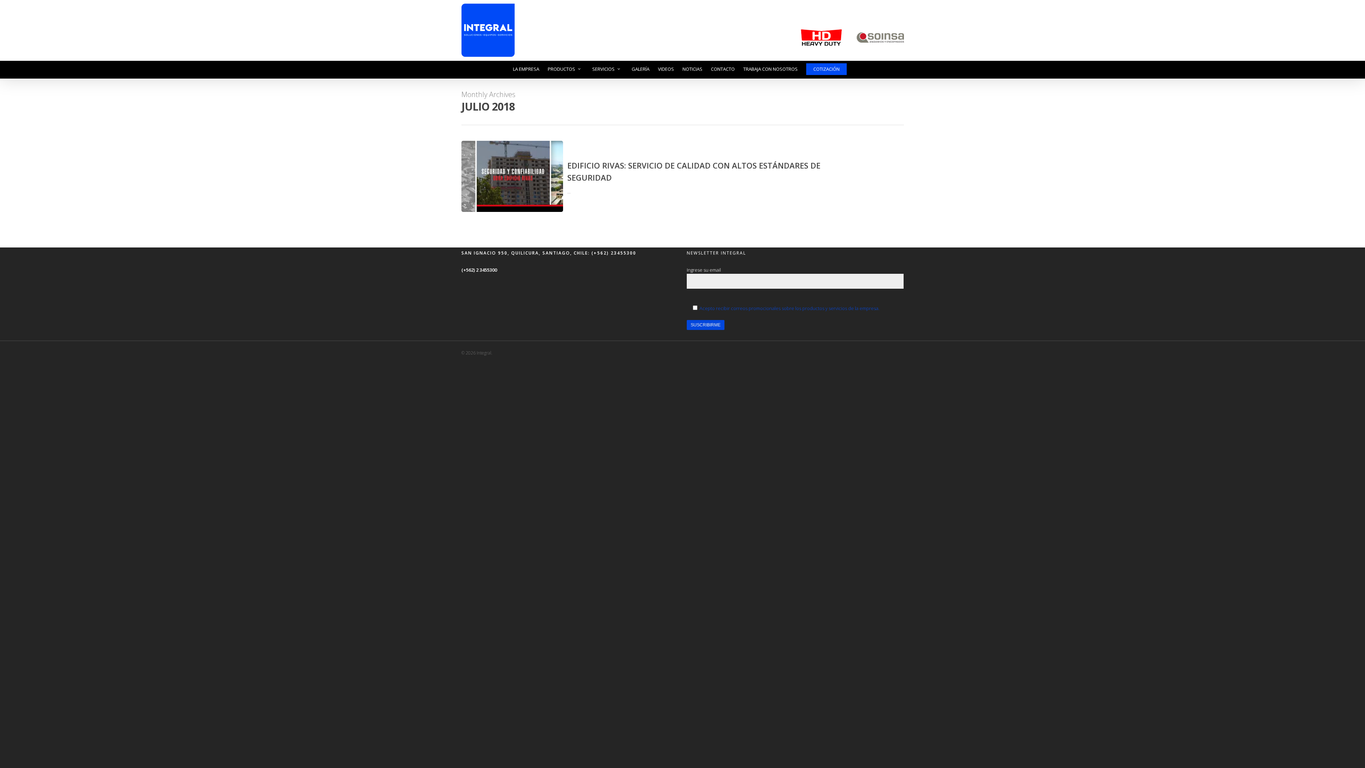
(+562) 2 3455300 (479, 270)
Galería (640, 69)
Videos (666, 69)
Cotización (826, 69)
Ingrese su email (704, 270)
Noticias (692, 69)
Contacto (723, 69)
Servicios (603, 69)
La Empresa (526, 69)
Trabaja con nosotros (770, 69)
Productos (561, 69)
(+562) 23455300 (613, 253)
